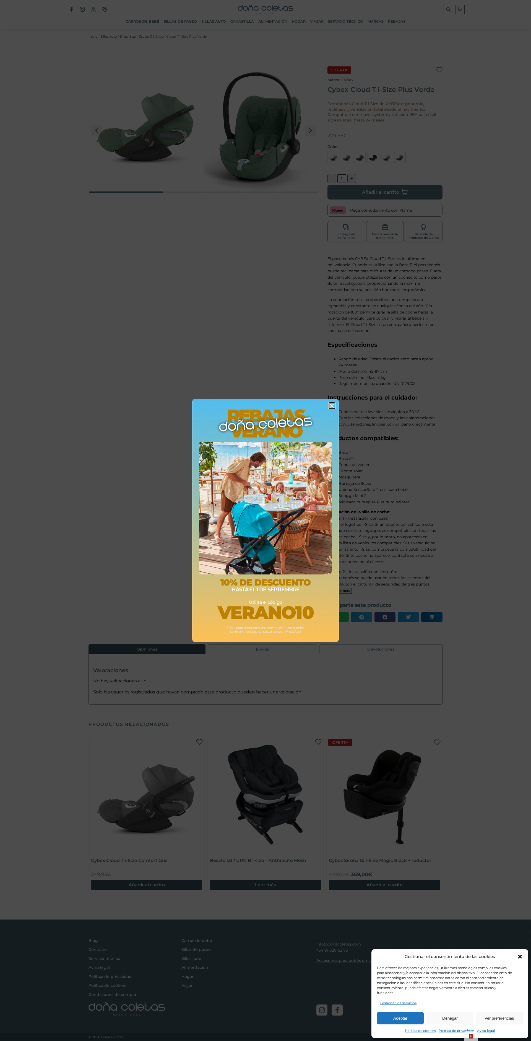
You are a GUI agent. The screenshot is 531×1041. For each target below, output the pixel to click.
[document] (265, 520)
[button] (520, 956)
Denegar (450, 1018)
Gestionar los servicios (398, 1003)
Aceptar (400, 1018)
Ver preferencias (499, 1018)
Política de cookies (420, 1031)
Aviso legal (486, 1031)
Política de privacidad (456, 1031)
